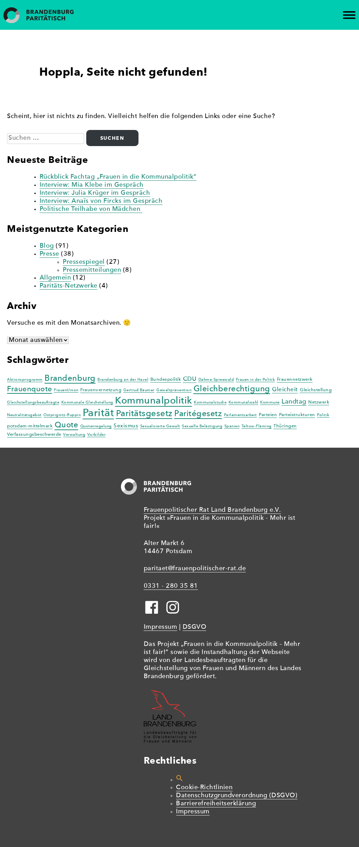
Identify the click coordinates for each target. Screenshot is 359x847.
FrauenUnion (66, 390)
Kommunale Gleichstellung (87, 403)
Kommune (270, 403)
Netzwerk (318, 402)
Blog (47, 246)
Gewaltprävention (173, 390)
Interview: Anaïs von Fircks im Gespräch (101, 201)
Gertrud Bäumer (139, 390)
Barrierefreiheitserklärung (216, 804)
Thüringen (285, 426)
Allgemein (55, 278)
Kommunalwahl (243, 403)
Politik (323, 415)
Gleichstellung (316, 390)
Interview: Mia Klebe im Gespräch (92, 185)
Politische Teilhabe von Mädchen (91, 209)
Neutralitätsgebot (24, 415)
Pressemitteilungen (92, 270)
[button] (179, 780)
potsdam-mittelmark (30, 426)
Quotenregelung (96, 426)
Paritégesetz (198, 414)
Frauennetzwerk (295, 379)
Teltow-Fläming (257, 426)
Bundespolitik (165, 379)
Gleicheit (285, 390)
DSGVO (194, 627)
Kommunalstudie (210, 403)
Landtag (294, 402)
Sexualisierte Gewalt (160, 426)
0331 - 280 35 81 (171, 586)
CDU (190, 379)
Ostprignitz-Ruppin (62, 415)
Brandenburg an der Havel (122, 380)
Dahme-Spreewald (216, 380)
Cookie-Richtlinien (204, 788)
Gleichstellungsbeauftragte (33, 403)
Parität (98, 413)
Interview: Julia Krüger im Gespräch (95, 193)
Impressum (160, 627)
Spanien (232, 426)
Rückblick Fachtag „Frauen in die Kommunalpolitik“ (118, 177)
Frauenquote (29, 389)
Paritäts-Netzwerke (68, 286)
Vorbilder (96, 435)
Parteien (268, 415)
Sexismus (126, 426)
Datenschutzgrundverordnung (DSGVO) (236, 796)
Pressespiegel (84, 262)
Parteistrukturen (297, 415)
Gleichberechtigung (232, 389)
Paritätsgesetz (144, 414)
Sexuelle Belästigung (202, 426)
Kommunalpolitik (153, 401)
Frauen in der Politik (255, 380)
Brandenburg (70, 379)
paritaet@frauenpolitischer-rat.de (195, 569)
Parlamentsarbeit (240, 415)
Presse (49, 254)
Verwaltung (74, 435)
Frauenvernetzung (100, 390)
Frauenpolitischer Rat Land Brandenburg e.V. (212, 510)
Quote (67, 425)
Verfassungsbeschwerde (34, 434)
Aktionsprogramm (25, 380)
